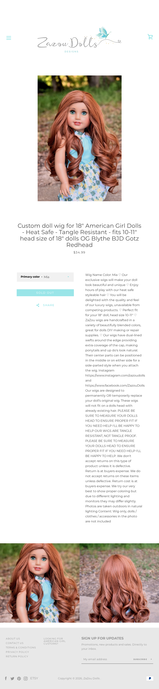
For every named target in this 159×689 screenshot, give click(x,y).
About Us (13, 638)
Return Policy (17, 656)
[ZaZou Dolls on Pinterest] (19, 678)
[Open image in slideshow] (80, 138)
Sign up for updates (102, 638)
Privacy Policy (17, 651)
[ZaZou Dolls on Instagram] (26, 678)
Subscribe (140, 659)
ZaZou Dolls (91, 678)
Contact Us (14, 643)
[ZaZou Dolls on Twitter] (12, 678)
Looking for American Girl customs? (55, 641)
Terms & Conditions (21, 647)
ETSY (34, 678)
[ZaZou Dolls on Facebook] (6, 678)
